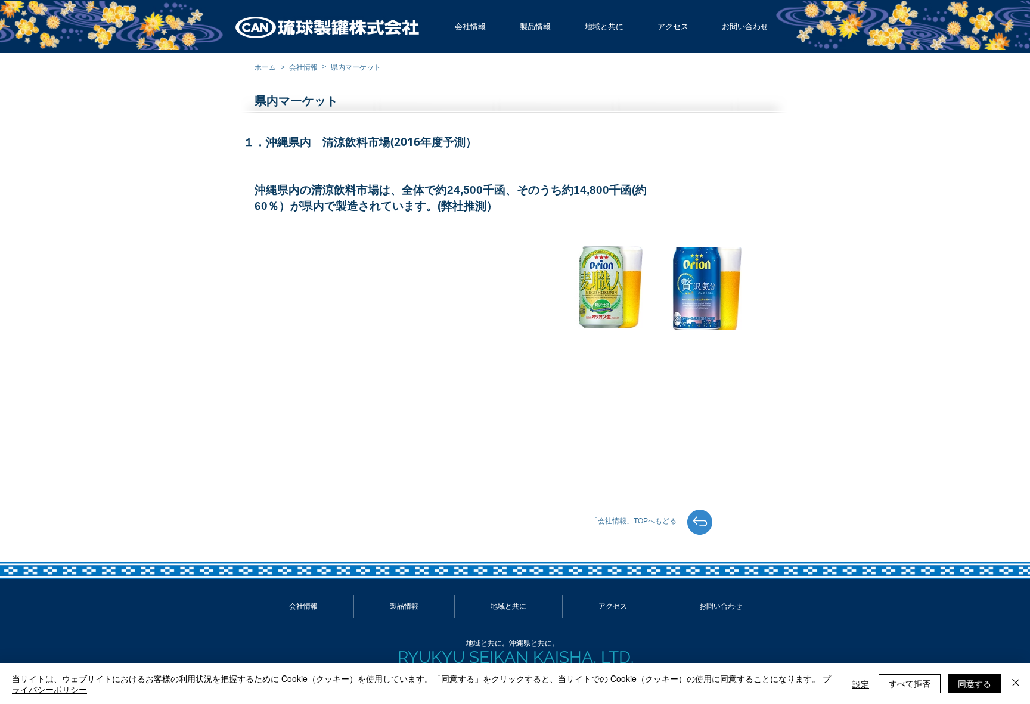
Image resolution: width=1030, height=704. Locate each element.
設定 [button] (860, 684)
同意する (974, 683)
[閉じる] (1016, 683)
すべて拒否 (909, 683)
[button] (470, 27)
